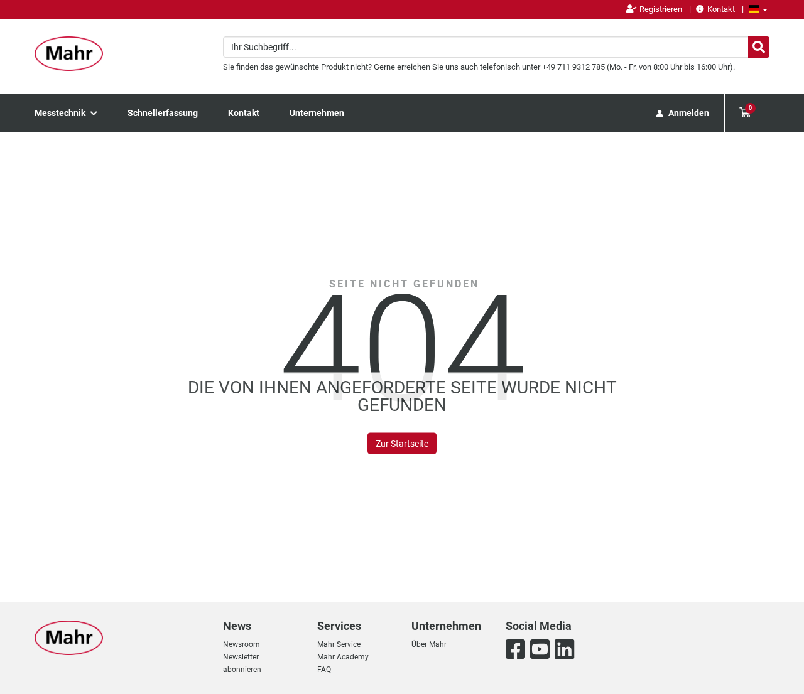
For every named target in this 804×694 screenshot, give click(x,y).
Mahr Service (339, 644)
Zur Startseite (402, 444)
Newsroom (241, 644)
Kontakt (721, 9)
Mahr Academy (343, 657)
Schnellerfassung (163, 113)
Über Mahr (429, 644)
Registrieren (660, 9)
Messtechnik (61, 113)
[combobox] (496, 47)
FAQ (324, 669)
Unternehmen (317, 113)
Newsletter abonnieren (242, 663)
